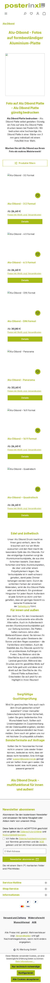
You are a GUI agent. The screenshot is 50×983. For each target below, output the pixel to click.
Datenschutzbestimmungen (33, 838)
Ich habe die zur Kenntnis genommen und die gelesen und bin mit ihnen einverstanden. (26, 841)
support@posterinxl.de (24, 759)
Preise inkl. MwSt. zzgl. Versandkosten (24, 215)
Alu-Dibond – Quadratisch (22, 497)
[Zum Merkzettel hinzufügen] (37, 195)
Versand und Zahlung (14, 917)
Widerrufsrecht (36, 917)
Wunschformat (22, 922)
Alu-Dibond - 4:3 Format (21, 262)
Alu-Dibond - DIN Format (21, 321)
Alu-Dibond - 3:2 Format (21, 203)
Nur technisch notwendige (26, 966)
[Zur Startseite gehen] (25, 6)
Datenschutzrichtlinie (31, 831)
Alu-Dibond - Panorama (21, 380)
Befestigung (24, 606)
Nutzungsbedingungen (14, 834)
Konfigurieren (26, 973)
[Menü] (6, 13)
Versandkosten (23, 935)
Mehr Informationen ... (25, 961)
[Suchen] (25, 13)
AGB (41, 841)
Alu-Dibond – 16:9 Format (22, 438)
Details (25, 221)
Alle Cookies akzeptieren (26, 979)
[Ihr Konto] (38, 13)
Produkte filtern (26, 163)
